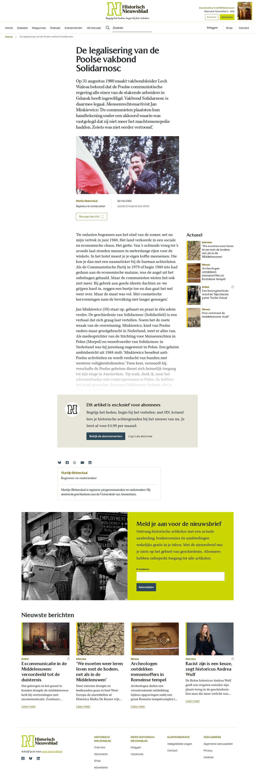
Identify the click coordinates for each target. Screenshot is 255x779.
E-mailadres (142, 569)
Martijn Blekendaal (86, 200)
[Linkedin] (89, 462)
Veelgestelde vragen (179, 743)
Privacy (208, 750)
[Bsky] (30, 758)
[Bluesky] (59, 462)
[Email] (82, 462)
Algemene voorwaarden (218, 743)
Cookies (209, 757)
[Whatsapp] (74, 462)
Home (9, 36)
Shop (229, 27)
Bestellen (212, 17)
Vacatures (137, 754)
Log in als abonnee (140, 436)
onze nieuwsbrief (52, 752)
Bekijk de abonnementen (105, 436)
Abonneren (227, 17)
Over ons (99, 747)
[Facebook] (67, 462)
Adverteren (101, 767)
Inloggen (136, 747)
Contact (244, 27)
